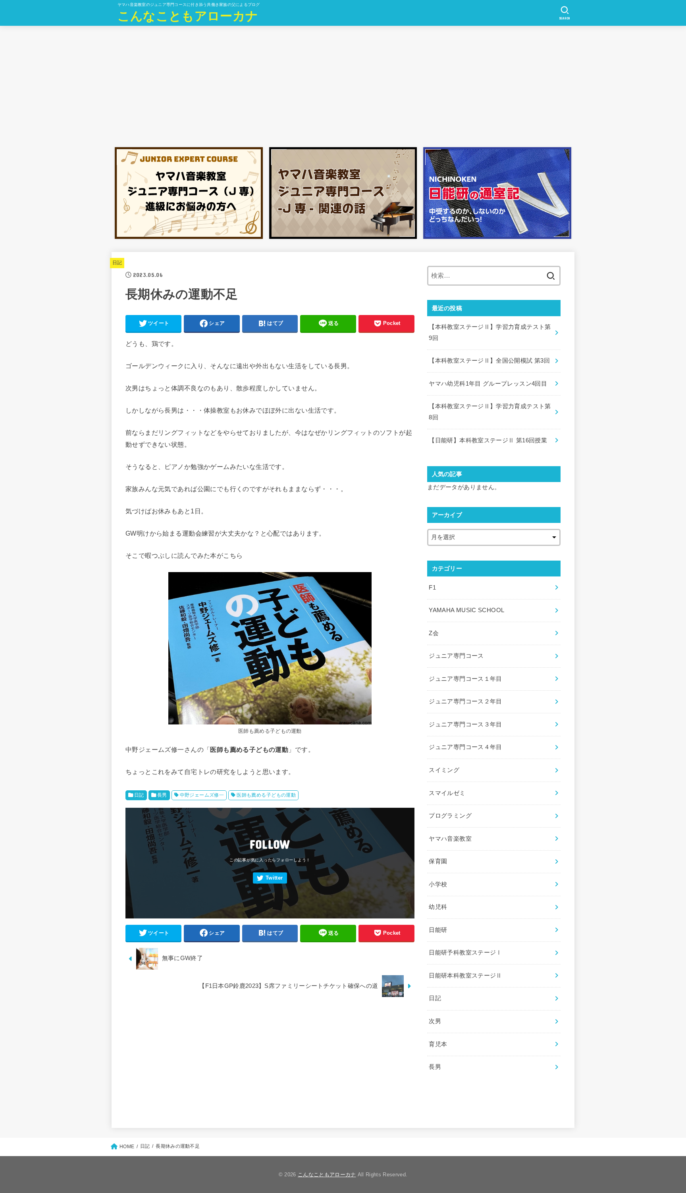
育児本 (438, 1044)
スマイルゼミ (447, 793)
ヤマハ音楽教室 (450, 839)
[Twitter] (270, 878)
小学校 (438, 884)
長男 (162, 795)
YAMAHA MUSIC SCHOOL (466, 610)
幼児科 (438, 907)
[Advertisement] (343, 84)
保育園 (438, 861)
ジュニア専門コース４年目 (465, 747)
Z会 (434, 633)
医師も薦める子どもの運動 (266, 795)
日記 (117, 262)
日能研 (438, 930)
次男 (435, 1021)
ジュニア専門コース (456, 656)
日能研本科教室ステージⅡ (465, 975)
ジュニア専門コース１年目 (465, 679)
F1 (432, 587)
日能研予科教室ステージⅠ (465, 952)
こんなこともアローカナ (188, 16)
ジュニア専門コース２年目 (465, 701)
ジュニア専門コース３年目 (465, 724)
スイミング (444, 770)
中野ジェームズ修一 (202, 795)
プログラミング (450, 816)
